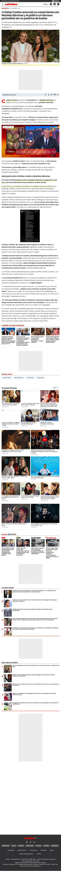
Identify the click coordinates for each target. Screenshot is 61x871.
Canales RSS (10, 850)
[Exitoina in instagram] (51, 4)
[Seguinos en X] (58, 4)
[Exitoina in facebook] (54, 4)
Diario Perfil (6, 845)
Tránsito (39, 854)
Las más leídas (8, 588)
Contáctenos (33, 850)
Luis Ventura (30, 377)
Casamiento (40, 377)
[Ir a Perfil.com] (55, 1)
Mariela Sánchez (46, 100)
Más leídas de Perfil (10, 663)
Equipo (52, 850)
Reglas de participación (26, 854)
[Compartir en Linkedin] (55, 94)
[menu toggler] (3, 4)
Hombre (46, 845)
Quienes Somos (22, 850)
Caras (13, 845)
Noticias (21, 845)
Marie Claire (30, 845)
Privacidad (44, 850)
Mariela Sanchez (19, 377)
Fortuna (38, 845)
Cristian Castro (11, 100)
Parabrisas (55, 845)
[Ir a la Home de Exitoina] (12, 4)
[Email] (58, 95)
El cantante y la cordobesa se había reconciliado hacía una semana (28, 186)
